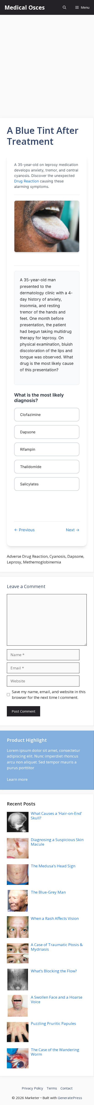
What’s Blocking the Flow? (54, 970)
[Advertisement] (47, 64)
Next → (72, 530)
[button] (64, 7)
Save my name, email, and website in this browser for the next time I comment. (49, 694)
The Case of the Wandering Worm (55, 1052)
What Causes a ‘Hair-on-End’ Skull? (56, 816)
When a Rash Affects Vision (55, 918)
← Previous (24, 530)
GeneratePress (70, 1097)
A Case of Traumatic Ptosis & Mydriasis (57, 947)
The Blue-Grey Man (48, 892)
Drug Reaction (26, 181)
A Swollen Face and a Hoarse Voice (56, 999)
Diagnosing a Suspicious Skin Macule (57, 842)
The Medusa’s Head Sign (53, 865)
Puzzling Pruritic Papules (53, 1023)
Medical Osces (25, 7)
